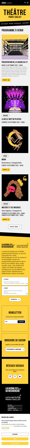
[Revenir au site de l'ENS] (15, 407)
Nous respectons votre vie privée (8, 426)
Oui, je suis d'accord (15, 443)
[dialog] (15, 431)
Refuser (15, 438)
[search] (25, 3)
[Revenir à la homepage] (13, 393)
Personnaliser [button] (15, 434)
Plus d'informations (5, 430)
